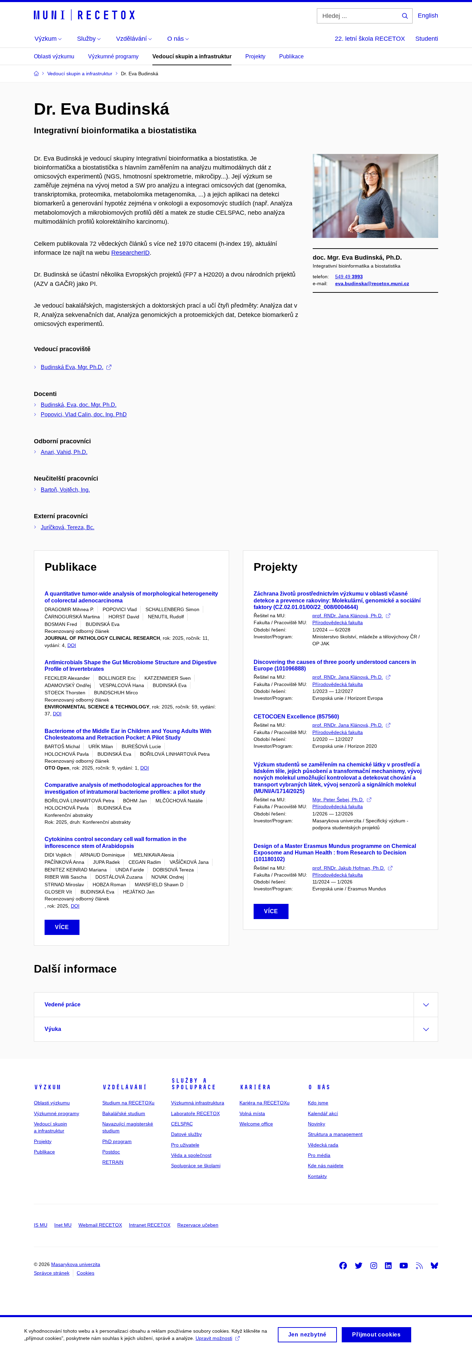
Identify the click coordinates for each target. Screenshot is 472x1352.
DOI (71, 645)
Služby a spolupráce (193, 1084)
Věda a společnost (191, 1155)
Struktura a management (335, 1134)
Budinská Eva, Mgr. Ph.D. (72, 367)
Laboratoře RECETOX (195, 1113)
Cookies (85, 1273)
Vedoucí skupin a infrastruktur (192, 56)
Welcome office (256, 1124)
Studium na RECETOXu (128, 1102)
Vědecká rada (323, 1145)
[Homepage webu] (86, 15)
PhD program (117, 1141)
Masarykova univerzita (75, 1264)
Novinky (316, 1124)
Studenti (426, 38)
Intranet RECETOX (149, 1225)
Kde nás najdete (325, 1165)
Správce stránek (51, 1273)
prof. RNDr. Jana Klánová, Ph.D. (347, 615)
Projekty (255, 56)
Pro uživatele (185, 1145)
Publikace (291, 56)
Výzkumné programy (113, 56)
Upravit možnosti (214, 1338)
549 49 (349, 276)
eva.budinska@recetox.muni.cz (372, 283)
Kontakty (317, 1176)
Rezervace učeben (197, 1225)
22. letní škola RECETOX (370, 38)
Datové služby (186, 1134)
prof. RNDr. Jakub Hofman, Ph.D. (348, 868)
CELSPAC (182, 1124)
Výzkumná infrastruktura (197, 1102)
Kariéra (255, 1087)
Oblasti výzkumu (54, 56)
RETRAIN (112, 1162)
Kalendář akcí (323, 1113)
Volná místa (252, 1113)
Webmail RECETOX (100, 1225)
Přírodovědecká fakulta (337, 622)
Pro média (319, 1155)
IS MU (40, 1225)
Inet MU (63, 1225)
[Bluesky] (434, 1265)
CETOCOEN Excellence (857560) (296, 717)
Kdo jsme (318, 1102)
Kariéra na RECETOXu (264, 1102)
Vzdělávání (124, 1087)
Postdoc (111, 1152)
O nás (319, 1087)
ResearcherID (130, 252)
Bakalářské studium (123, 1113)
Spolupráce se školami (195, 1165)
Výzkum (47, 1087)
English (428, 15)
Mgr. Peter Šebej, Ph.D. (338, 799)
